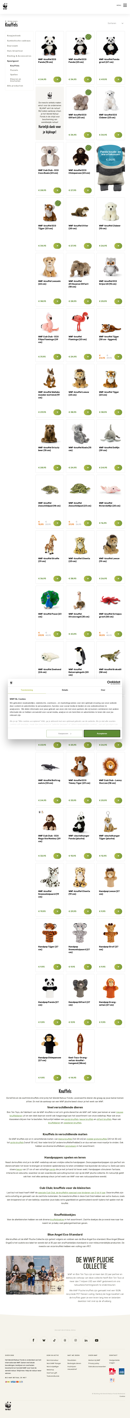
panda (52, 1169)
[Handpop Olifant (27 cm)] (80, 988)
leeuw (19, 1169)
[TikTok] (54, 1340)
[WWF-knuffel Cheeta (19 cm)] (80, 877)
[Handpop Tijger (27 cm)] (49, 932)
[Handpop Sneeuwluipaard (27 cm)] (80, 932)
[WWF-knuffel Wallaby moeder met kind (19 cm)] (49, 378)
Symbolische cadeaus (19, 41)
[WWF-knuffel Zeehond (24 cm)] (49, 655)
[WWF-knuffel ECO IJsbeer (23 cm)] (110, 100)
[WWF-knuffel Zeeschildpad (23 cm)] (80, 489)
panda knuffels (71, 1119)
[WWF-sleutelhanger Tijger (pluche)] (110, 821)
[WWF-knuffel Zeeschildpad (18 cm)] (49, 489)
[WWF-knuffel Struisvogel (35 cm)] (80, 600)
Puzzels (14, 70)
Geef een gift (52, 1373)
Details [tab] (65, 690)
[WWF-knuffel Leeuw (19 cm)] (110, 544)
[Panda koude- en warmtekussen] (110, 169)
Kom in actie (53, 1355)
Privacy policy (93, 1363)
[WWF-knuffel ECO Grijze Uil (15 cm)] (110, 267)
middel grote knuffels (97, 1139)
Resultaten (72, 1360)
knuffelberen (54, 1123)
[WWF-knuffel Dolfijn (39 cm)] (110, 433)
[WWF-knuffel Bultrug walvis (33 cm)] (49, 766)
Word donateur (52, 1360)
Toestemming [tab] (27, 690)
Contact (113, 1355)
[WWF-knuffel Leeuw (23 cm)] (80, 378)
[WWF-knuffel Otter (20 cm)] (80, 211)
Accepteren (102, 733)
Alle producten (15, 86)
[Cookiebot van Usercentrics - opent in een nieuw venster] (109, 683)
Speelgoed (11, 21)
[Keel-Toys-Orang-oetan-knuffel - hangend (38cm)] (80, 1043)
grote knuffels (17, 1142)
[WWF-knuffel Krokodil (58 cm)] (110, 655)
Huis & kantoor (15, 51)
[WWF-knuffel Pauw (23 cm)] (49, 600)
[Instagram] (75, 1340)
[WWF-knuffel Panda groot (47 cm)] (110, 45)
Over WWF (92, 1355)
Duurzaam (12, 46)
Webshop (50, 1370)
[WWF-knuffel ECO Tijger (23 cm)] (49, 211)
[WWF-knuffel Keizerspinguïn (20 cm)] (80, 655)
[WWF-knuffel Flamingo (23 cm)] (80, 322)
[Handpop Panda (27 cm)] (49, 988)
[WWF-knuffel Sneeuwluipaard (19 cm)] (49, 877)
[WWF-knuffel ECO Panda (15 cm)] (49, 45)
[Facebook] (33, 1340)
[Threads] (65, 1340)
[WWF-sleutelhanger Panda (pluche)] (80, 821)
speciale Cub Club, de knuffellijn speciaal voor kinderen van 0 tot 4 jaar (71, 1192)
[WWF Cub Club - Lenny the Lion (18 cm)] (110, 766)
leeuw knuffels (86, 1119)
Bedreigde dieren (74, 1363)
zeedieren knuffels (72, 1123)
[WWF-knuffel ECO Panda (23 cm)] (80, 45)
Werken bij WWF (94, 1360)
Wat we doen (74, 1355)
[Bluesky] (44, 1340)
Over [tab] (103, 690)
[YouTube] (96, 1340)
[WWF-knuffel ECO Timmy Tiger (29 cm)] (80, 766)
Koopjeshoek (14, 36)
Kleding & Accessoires (19, 56)
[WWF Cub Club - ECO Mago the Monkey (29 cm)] (49, 821)
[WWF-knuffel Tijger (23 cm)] (110, 378)
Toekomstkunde (53, 1376)
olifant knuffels (104, 1119)
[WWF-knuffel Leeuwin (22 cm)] (49, 267)
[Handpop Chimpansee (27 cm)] (49, 1043)
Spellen (14, 75)
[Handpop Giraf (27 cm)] (110, 932)
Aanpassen (63, 733)
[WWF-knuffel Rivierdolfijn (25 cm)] (110, 489)
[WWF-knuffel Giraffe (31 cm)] (49, 544)
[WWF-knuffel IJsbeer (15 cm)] (110, 211)
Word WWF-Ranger (54, 1363)
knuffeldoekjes (57, 1219)
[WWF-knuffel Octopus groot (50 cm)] (110, 600)
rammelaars (70, 1146)
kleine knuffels (65, 1139)
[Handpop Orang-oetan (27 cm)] (110, 988)
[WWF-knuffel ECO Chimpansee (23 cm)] (80, 156)
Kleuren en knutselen (15, 80)
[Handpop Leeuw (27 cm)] (110, 877)
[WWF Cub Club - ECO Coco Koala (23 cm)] (49, 156)
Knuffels (14, 66)
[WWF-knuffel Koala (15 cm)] (80, 433)
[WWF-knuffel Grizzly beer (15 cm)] (49, 433)
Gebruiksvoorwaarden (97, 1366)
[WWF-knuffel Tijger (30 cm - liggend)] (110, 322)
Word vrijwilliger (53, 1366)
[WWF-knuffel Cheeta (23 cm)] (80, 544)
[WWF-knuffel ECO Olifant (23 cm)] (80, 100)
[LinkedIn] (86, 1340)
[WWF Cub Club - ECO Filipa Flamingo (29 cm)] (49, 322)
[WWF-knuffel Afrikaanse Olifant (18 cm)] (80, 267)
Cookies (122, 1396)
